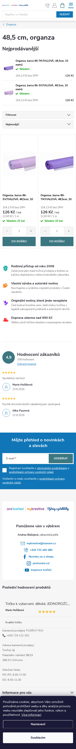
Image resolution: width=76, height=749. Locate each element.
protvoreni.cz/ (41, 563)
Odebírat (61, 458)
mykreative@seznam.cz (41, 543)
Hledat (65, 14)
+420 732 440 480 (41, 550)
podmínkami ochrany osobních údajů (31, 472)
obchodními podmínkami (52, 468)
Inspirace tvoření (41, 570)
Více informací (31, 715)
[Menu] (71, 5)
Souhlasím (38, 738)
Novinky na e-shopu (41, 556)
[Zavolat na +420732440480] (47, 5)
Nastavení (38, 724)
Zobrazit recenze (26, 364)
